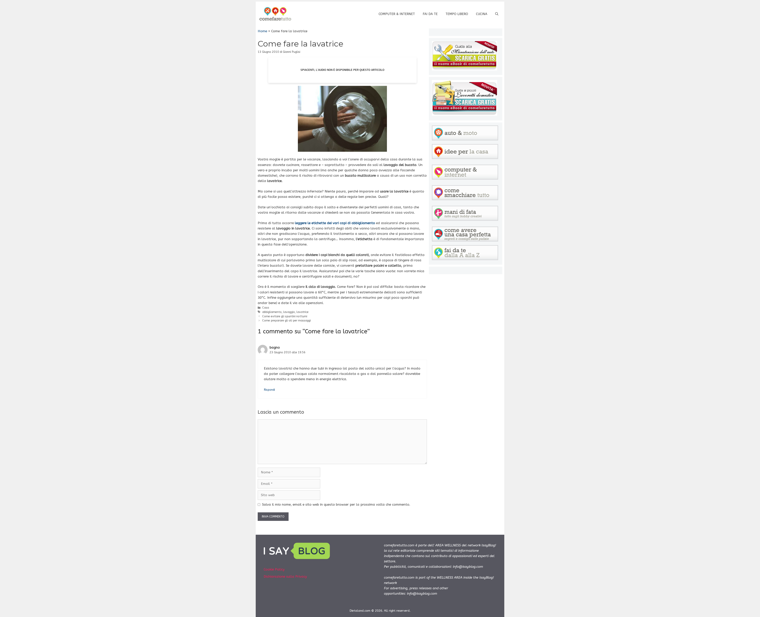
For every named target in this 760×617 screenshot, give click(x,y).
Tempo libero (457, 14)
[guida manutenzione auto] (464, 69)
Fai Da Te (430, 14)
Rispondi (269, 389)
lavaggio (289, 312)
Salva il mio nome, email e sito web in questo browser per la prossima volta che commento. (336, 504)
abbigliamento (272, 312)
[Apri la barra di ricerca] (496, 14)
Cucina (481, 14)
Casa (265, 307)
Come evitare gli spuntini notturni (284, 316)
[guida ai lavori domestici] (464, 115)
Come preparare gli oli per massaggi (286, 320)
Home (262, 31)
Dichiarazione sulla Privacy (285, 576)
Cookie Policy (274, 569)
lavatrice (302, 312)
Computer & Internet (397, 14)
